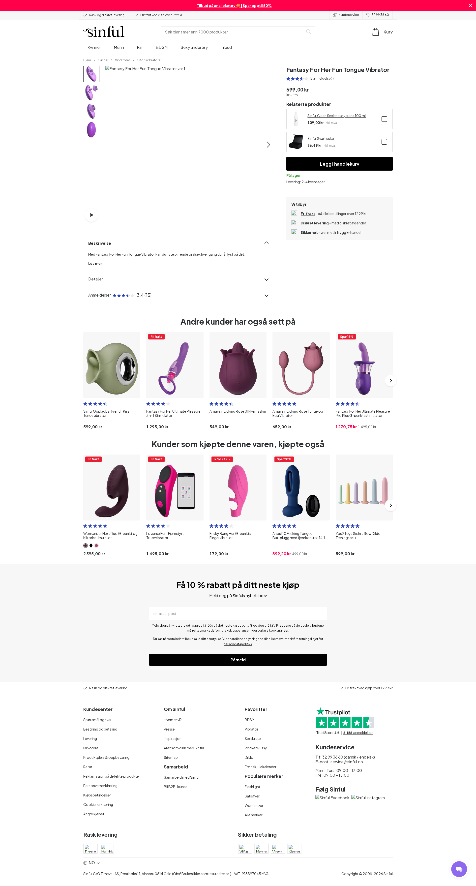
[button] (471, 5)
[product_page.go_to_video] (91, 215)
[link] (87, 60)
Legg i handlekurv (339, 164)
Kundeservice (348, 15)
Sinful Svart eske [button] (320, 138)
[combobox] (233, 32)
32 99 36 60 (380, 15)
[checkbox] (384, 119)
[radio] (288, 79)
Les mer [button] (95, 263)
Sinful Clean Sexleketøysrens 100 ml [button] (336, 115)
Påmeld (238, 659)
